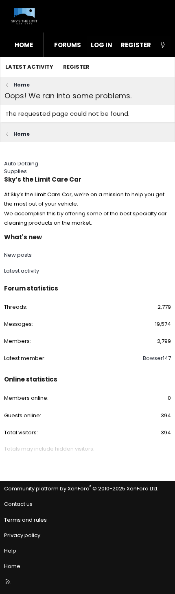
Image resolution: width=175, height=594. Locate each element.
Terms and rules (25, 520)
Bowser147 (157, 358)
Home (24, 45)
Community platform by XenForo (81, 488)
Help (10, 551)
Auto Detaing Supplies (21, 167)
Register (76, 67)
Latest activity (29, 67)
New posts (18, 255)
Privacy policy (22, 535)
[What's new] (163, 45)
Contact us (18, 504)
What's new (23, 237)
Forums (67, 45)
